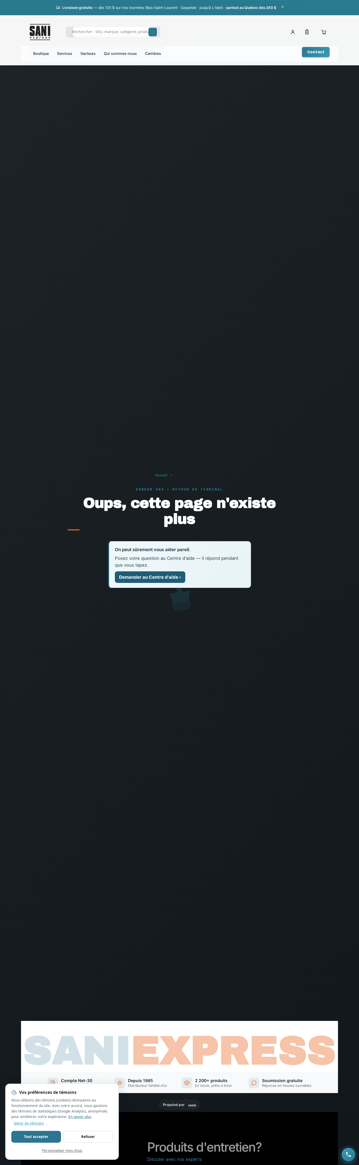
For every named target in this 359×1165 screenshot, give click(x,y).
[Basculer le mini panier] (324, 32)
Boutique (41, 53)
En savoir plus (79, 1116)
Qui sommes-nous (120, 53)
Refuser (88, 1136)
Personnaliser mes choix (62, 1150)
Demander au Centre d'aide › (150, 577)
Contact (315, 52)
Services (64, 53)
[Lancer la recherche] (152, 32)
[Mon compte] (293, 32)
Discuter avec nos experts (174, 1159)
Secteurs (88, 53)
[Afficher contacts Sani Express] (348, 1154)
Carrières (153, 53)
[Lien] (307, 32)
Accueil (161, 475)
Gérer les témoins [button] (29, 1123)
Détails (297, 7)
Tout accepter (36, 1136)
